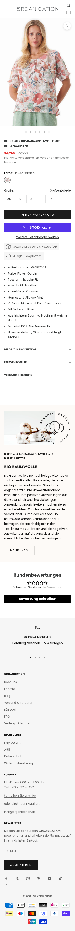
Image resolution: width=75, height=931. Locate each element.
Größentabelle (60, 190)
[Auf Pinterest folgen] (39, 878)
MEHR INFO (19, 550)
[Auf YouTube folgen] (50, 878)
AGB (7, 749)
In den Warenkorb (37, 215)
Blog (7, 696)
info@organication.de (20, 812)
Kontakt (9, 689)
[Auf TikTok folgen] (60, 878)
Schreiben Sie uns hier (20, 795)
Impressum (12, 743)
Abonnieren (21, 865)
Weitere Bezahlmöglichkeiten (37, 237)
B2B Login (11, 710)
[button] (7, 180)
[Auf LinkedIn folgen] (6, 885)
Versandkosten (28, 158)
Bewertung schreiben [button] (37, 598)
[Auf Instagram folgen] (28, 878)
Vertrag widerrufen (17, 723)
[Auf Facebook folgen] (6, 878)
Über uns (10, 682)
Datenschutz (13, 756)
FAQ (7, 716)
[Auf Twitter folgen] (17, 878)
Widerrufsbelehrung (18, 763)
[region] (37, 638)
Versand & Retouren (18, 703)
